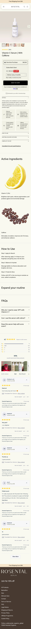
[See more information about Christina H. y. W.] (27, 380)
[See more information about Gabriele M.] (27, 415)
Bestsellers (4, 590)
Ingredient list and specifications (11, 146)
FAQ (2, 604)
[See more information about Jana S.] (27, 483)
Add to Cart (15, 83)
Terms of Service (6, 601)
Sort (15, 374)
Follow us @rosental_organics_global (12, 623)
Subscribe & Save (11, 67)
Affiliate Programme (7, 616)
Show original (21, 393)
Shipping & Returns (7, 610)
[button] (3, 45)
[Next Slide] (28, 366)
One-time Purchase (12, 62)
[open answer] (28, 133)
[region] (15, 366)
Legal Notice (5, 607)
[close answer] (28, 97)
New (2, 593)
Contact (3, 599)
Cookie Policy (5, 618)
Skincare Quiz (5, 596)
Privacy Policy (5, 613)
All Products (5, 587)
